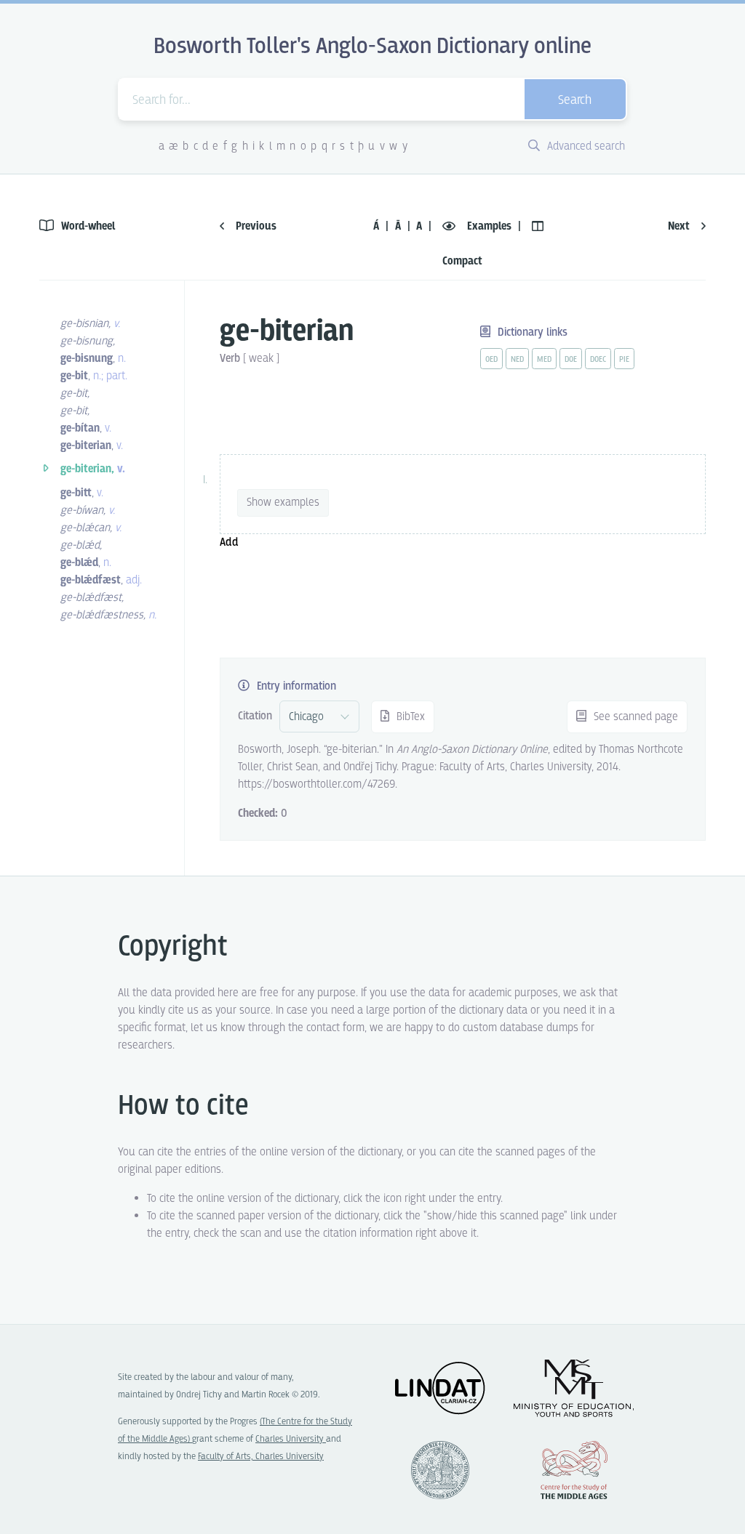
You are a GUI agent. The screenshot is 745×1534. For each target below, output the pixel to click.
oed (491, 360)
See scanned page (634, 716)
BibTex (409, 716)
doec (598, 360)
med (544, 360)
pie (624, 360)
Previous (254, 226)
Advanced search (584, 146)
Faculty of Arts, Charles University (261, 1456)
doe (571, 360)
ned (517, 360)
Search (574, 100)
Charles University (290, 1439)
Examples (489, 226)
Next (680, 226)
